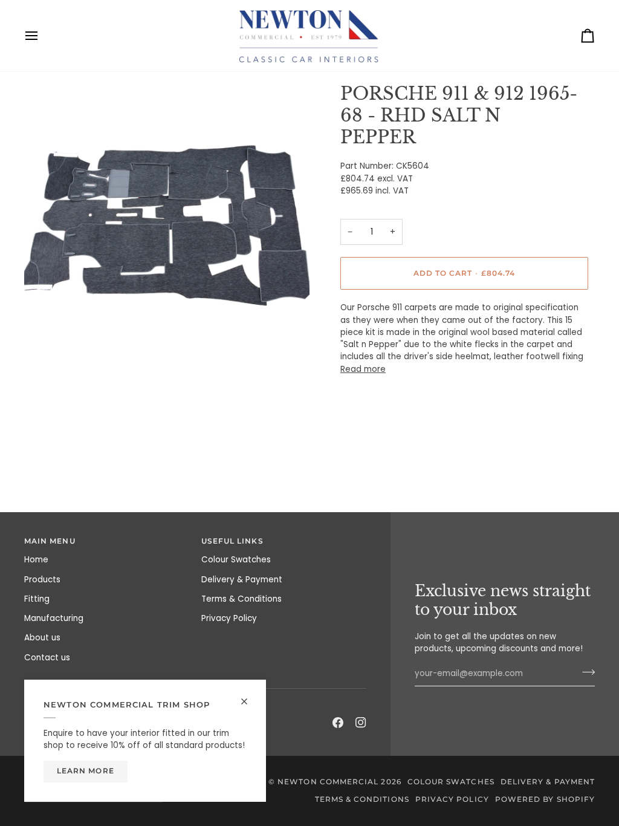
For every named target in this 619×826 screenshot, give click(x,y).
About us (42, 637)
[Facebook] (337, 722)
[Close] (249, 701)
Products (42, 579)
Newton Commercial (327, 782)
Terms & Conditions (241, 599)
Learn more (85, 771)
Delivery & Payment (241, 579)
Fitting (37, 599)
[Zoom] (46, 345)
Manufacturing (53, 618)
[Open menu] (42, 35)
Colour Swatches (236, 559)
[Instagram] (360, 722)
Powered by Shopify (545, 799)
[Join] (585, 672)
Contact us (47, 657)
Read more (363, 369)
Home (36, 559)
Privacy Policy (229, 618)
